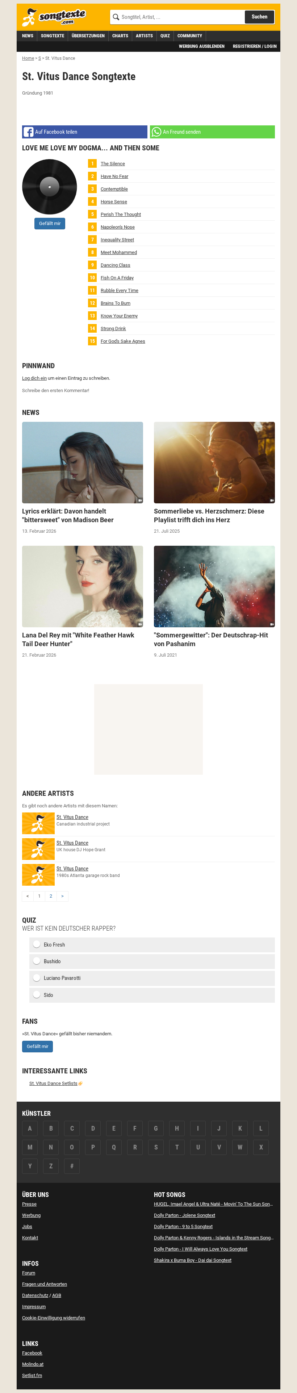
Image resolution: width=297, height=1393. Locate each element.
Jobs (27, 1226)
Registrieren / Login (255, 46)
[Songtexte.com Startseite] (56, 17)
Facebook (32, 1353)
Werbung (31, 1215)
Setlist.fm (32, 1375)
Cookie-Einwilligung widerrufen (53, 1318)
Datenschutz (35, 1295)
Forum (28, 1273)
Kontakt (30, 1237)
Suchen (259, 16)
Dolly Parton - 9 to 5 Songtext (183, 1226)
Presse (29, 1204)
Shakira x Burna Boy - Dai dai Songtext (192, 1260)
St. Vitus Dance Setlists (53, 1083)
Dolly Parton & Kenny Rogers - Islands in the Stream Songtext (216, 1237)
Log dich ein (34, 378)
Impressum (34, 1306)
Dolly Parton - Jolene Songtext (184, 1215)
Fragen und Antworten (44, 1284)
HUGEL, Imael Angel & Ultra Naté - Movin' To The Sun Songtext (217, 1204)
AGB (56, 1295)
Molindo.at (32, 1364)
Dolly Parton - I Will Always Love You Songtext (200, 1249)
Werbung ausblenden (202, 46)
